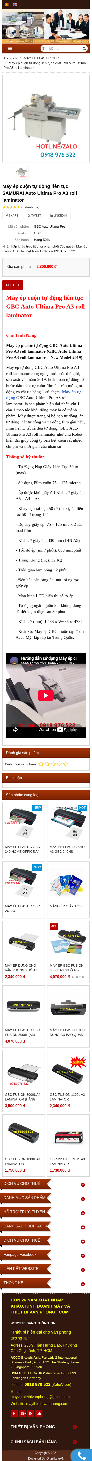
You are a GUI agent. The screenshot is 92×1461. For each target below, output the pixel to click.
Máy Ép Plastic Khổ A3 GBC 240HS (67, 849)
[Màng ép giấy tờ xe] (68, 882)
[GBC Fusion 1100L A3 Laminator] (68, 1071)
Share (13, 215)
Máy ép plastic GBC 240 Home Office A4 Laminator (22, 851)
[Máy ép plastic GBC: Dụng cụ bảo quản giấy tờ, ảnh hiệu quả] (68, 1006)
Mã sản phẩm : (19, 226)
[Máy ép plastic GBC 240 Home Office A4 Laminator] (23, 823)
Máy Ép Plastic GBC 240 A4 (22, 908)
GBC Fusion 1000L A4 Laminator (22, 1161)
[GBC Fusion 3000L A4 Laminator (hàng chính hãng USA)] (23, 1071)
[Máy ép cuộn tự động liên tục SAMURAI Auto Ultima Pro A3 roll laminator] (46, 118)
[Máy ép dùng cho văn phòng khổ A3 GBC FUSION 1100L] (23, 942)
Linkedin (60, 215)
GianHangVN (55, 1458)
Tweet (36, 215)
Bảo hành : (22, 240)
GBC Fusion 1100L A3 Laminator (67, 1097)
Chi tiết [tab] (13, 285)
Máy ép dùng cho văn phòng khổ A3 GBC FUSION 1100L (21, 970)
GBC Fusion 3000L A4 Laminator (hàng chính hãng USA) (22, 1099)
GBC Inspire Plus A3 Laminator (67, 1161)
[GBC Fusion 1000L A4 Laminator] (23, 1135)
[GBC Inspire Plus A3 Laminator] (68, 1135)
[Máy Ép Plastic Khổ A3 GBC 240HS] (68, 823)
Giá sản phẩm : (20, 266)
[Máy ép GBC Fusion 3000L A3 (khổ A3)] (68, 942)
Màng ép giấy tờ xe (67, 906)
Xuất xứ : (24, 233)
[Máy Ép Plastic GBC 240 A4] (23, 882)
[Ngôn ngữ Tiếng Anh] (15, 4)
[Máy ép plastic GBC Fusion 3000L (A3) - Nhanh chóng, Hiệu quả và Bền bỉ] (23, 1006)
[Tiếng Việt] (6, 4)
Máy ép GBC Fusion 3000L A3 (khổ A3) (67, 968)
